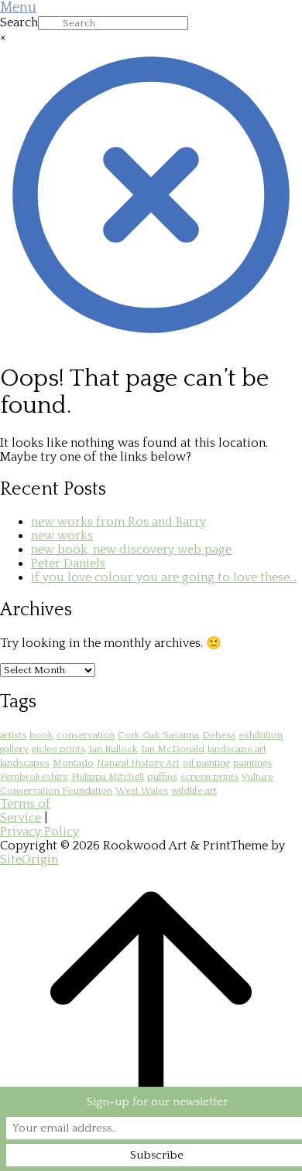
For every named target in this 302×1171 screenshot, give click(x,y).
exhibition (261, 735)
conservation (86, 735)
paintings (252, 762)
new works (62, 536)
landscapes (25, 762)
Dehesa (218, 735)
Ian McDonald (172, 749)
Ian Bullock (113, 749)
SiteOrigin (29, 859)
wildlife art (194, 790)
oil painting (206, 762)
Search (19, 22)
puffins (162, 776)
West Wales (141, 790)
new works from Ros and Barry (118, 522)
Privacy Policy (39, 832)
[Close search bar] (151, 342)
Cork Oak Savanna (158, 735)
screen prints (209, 776)
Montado (73, 762)
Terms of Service (25, 811)
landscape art (237, 749)
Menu (18, 7)
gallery (14, 749)
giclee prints (58, 749)
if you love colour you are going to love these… (164, 577)
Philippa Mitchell (107, 776)
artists (13, 735)
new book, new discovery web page (131, 550)
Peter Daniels (68, 563)
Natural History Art (138, 762)
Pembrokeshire (34, 776)
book (41, 735)
